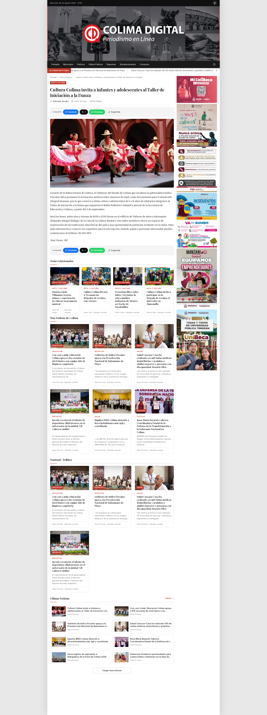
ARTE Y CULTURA (58, 82)
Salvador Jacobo (60, 101)
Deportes (111, 64)
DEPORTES (99, 351)
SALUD (140, 351)
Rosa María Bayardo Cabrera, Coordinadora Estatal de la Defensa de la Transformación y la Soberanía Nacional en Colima (154, 426)
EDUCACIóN (57, 351)
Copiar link (115, 112)
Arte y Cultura (66, 77)
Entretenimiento (128, 64)
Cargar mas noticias (112, 670)
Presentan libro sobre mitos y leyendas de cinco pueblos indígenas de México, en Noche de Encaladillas (127, 299)
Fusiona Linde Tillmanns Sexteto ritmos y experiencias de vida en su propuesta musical (64, 297)
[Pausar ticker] (216, 70)
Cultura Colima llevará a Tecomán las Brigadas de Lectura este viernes (95, 296)
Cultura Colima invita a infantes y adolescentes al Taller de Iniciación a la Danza (87, 611)
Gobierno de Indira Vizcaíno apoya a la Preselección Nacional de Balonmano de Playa (110, 359)
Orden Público (96, 64)
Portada (55, 64)
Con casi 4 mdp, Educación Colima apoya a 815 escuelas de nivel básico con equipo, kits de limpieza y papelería (68, 359)
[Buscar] (214, 64)
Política (81, 64)
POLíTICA (141, 416)
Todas (168, 598)
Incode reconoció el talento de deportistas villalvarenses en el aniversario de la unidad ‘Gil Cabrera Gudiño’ (68, 425)
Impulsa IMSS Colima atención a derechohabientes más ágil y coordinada (112, 423)
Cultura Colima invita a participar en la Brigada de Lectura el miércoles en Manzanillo (159, 297)
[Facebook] (214, 3)
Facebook (72, 112)
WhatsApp (98, 112)
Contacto (144, 64)
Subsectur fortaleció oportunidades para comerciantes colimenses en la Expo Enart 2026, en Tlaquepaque (151, 657)
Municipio (68, 64)
